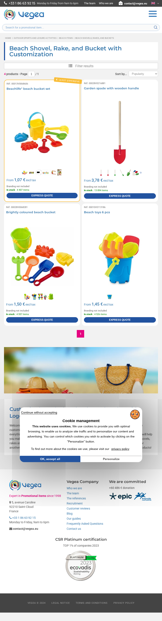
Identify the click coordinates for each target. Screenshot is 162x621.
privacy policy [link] (120, 449)
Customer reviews (78, 508)
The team (89, 3)
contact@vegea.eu (135, 3)
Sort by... (121, 73)
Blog (70, 513)
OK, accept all (50, 459)
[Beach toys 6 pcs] (120, 256)
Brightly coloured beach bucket (30, 212)
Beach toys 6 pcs (97, 212)
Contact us (74, 528)
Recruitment (75, 503)
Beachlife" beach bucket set (28, 89)
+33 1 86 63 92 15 (24, 517)
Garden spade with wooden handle (111, 88)
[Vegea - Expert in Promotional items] (24, 19)
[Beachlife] (42, 132)
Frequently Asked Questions (85, 523)
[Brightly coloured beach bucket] (42, 256)
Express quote (42, 195)
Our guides (74, 518)
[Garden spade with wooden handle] (120, 133)
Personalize (111, 459)
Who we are (106, 3)
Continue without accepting (39, 412)
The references (76, 498)
